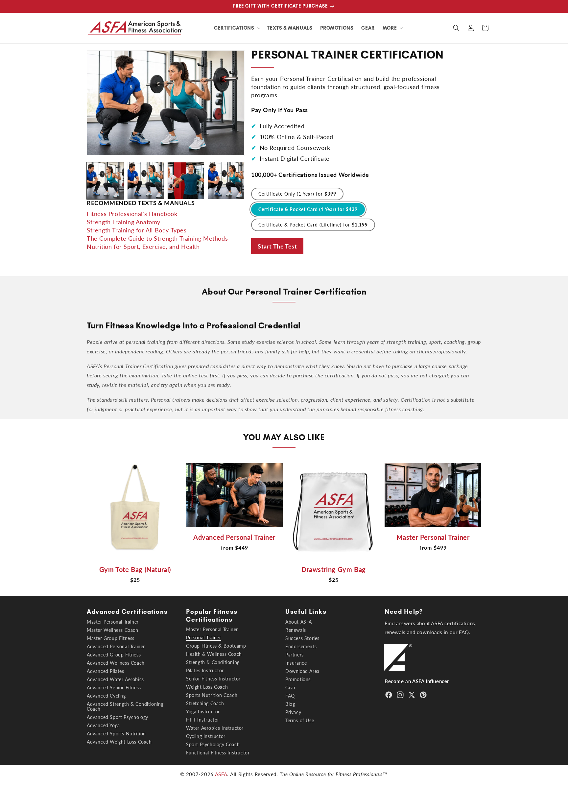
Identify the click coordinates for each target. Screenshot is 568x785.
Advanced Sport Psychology (117, 717)
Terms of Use (299, 720)
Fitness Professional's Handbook (132, 213)
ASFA (221, 774)
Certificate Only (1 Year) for (297, 194)
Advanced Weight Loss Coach (119, 742)
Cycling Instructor (205, 736)
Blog (290, 704)
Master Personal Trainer (433, 537)
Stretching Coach (205, 703)
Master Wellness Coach (112, 630)
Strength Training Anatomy (123, 221)
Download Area (302, 671)
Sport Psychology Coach (213, 744)
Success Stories (302, 638)
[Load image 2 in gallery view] (145, 180)
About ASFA (298, 622)
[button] (236, 28)
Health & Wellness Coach (214, 654)
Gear (290, 687)
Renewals (295, 630)
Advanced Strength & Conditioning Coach (125, 706)
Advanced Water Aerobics (115, 679)
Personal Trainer (203, 637)
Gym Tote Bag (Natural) (135, 569)
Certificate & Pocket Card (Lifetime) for (313, 224)
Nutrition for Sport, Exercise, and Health (143, 246)
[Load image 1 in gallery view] (105, 180)
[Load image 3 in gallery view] (185, 180)
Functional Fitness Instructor (217, 752)
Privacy (293, 712)
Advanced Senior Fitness (114, 687)
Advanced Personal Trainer (234, 537)
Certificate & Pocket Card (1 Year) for (308, 209)
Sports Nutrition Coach (211, 695)
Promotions (298, 679)
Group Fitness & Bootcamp (216, 646)
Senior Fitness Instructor (213, 678)
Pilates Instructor (205, 670)
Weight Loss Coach (207, 687)
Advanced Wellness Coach (116, 663)
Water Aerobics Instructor (215, 728)
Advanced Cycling (106, 696)
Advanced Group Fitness (114, 654)
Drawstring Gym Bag (333, 569)
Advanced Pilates (105, 671)
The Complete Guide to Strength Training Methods (157, 238)
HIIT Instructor (202, 720)
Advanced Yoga (103, 725)
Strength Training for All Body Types (137, 229)
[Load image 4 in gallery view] (226, 180)
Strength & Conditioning (213, 662)
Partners (294, 654)
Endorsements (301, 646)
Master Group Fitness (110, 638)
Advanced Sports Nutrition (116, 733)
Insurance (296, 663)
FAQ (290, 696)
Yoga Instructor (203, 711)
